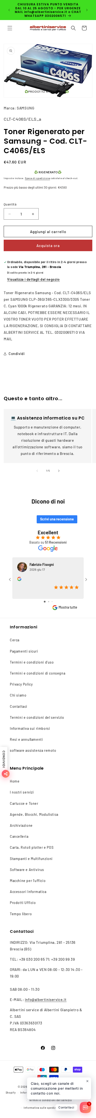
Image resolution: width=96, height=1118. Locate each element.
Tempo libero (21, 914)
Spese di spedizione (37, 178)
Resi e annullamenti (26, 739)
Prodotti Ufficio (23, 903)
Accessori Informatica (28, 892)
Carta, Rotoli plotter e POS (31, 847)
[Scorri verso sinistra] (37, 470)
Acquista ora (48, 245)
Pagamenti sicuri (24, 651)
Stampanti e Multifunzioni (31, 859)
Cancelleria (19, 836)
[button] (9, 28)
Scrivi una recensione (57, 519)
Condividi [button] (17, 354)
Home (14, 781)
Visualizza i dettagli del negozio (33, 279)
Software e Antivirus (27, 870)
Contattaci (18, 706)
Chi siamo (18, 695)
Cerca (14, 640)
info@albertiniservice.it (45, 999)
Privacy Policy (21, 684)
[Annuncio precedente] (9, 10)
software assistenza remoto (33, 750)
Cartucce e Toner (24, 803)
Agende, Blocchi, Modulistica (34, 814)
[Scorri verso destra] (58, 470)
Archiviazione (21, 825)
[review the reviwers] (19, 580)
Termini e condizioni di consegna (37, 673)
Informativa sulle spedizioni (42, 1107)
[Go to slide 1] (45, 601)
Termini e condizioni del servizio (37, 717)
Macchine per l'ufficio (28, 881)
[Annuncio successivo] (86, 10)
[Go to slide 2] (48, 601)
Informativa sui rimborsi (30, 728)
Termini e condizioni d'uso (32, 662)
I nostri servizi (22, 792)
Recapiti (71, 1107)
